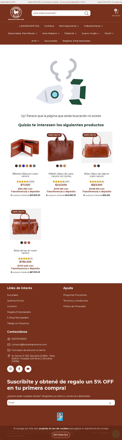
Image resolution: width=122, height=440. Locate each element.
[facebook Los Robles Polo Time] (19, 369)
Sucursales (51, 41)
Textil (108, 33)
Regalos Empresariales (76, 41)
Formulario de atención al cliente (29, 350)
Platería (70, 33)
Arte (34, 41)
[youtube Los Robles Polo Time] (28, 369)
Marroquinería (68, 26)
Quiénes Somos (15, 300)
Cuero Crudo (90, 33)
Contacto (12, 306)
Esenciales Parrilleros (22, 33)
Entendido (61, 435)
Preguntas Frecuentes (75, 295)
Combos (49, 26)
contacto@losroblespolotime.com (29, 344)
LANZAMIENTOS (29, 26)
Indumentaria (92, 26)
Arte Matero (50, 33)
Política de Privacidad (74, 306)
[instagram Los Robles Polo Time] (10, 369)
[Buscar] (86, 13)
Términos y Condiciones (75, 300)
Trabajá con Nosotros (18, 323)
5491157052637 (19, 339)
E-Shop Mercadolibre (18, 317)
